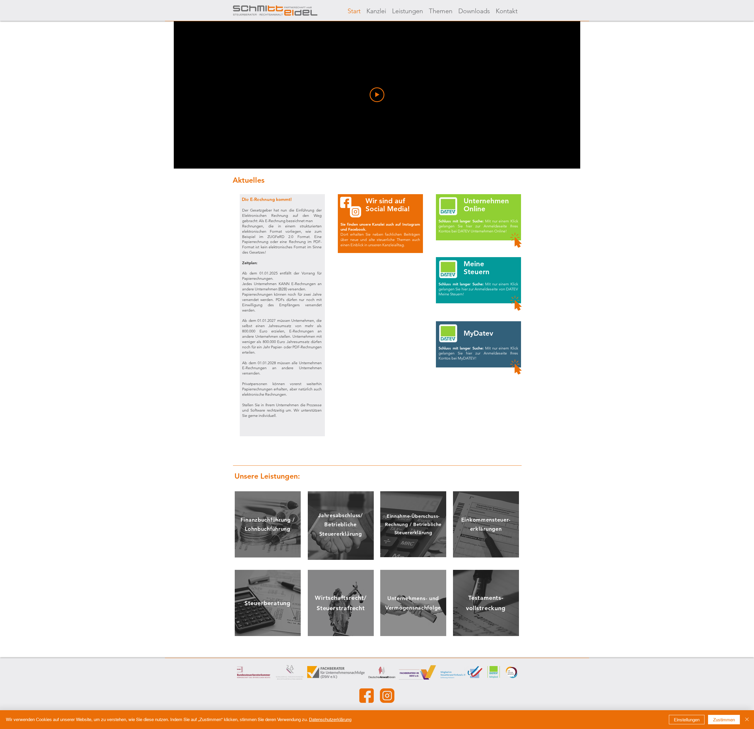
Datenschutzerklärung (330, 719)
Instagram (411, 224)
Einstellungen (687, 719)
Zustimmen (724, 719)
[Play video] (377, 94)
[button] (282, 306)
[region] (268, 524)
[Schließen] (746, 719)
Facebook (356, 229)
